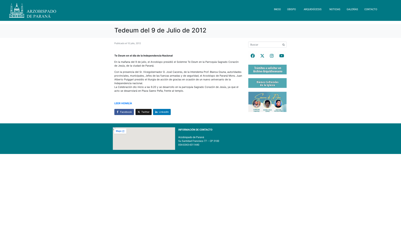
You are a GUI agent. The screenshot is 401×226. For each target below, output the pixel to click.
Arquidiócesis (313, 9)
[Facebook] (252, 55)
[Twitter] (262, 55)
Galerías (352, 9)
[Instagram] (271, 55)
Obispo (291, 9)
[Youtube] (281, 55)
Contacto (370, 9)
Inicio (277, 9)
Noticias (334, 9)
